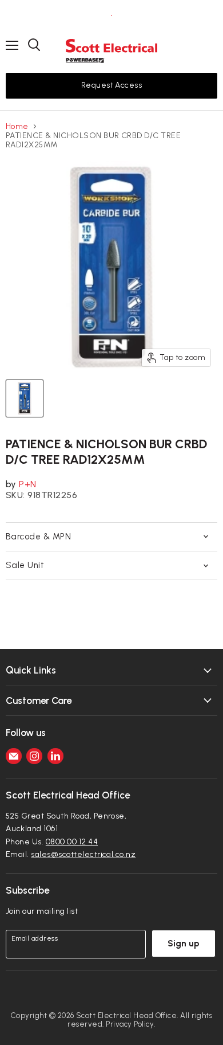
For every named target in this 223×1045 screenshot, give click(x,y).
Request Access (111, 85)
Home (17, 126)
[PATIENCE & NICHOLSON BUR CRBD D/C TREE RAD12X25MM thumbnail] (24, 398)
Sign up (184, 943)
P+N (27, 484)
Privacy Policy (130, 1024)
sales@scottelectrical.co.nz (83, 854)
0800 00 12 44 (72, 842)
